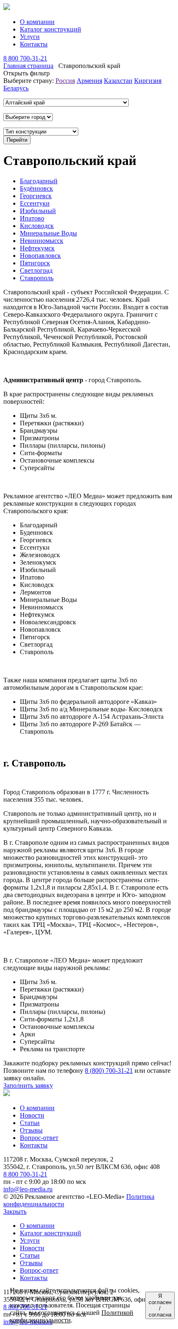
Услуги (30, 36)
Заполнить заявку (28, 1085)
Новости (32, 1115)
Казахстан (118, 80)
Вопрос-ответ (39, 1137)
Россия (65, 80)
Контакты (34, 44)
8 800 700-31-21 (25, 58)
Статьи (30, 1122)
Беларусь (16, 88)
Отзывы (31, 1130)
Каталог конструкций (50, 29)
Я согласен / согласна (160, 1305)
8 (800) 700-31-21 (109, 1070)
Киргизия (147, 80)
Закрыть (14, 1211)
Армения (89, 80)
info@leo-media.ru (28, 1189)
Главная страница (28, 65)
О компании (37, 21)
